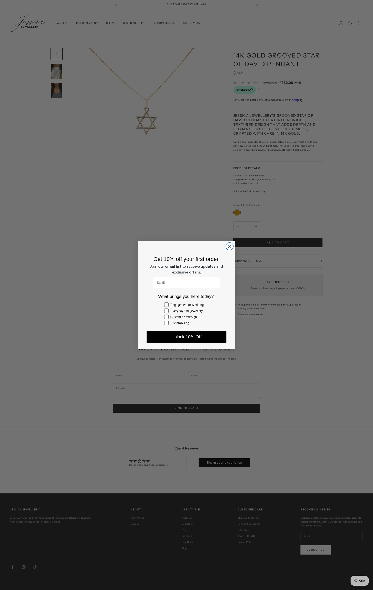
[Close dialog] (229, 246)
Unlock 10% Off (186, 336)
